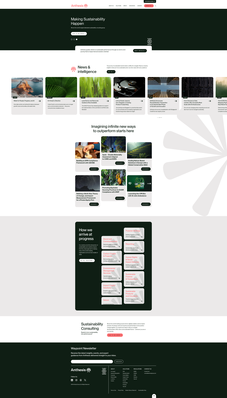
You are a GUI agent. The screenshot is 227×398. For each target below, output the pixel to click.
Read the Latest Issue (79, 33)
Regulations (138, 369)
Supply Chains (126, 377)
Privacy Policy (121, 390)
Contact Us (148, 5)
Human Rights (126, 375)
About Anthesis (139, 50)
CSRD (135, 375)
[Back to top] (154, 396)
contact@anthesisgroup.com (150, 373)
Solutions (118, 5)
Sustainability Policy (142, 390)
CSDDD (135, 373)
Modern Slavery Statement (130, 390)
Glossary (135, 377)
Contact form (147, 371)
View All (124, 386)
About (113, 369)
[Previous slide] (161, 117)
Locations (113, 379)
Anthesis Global (149, 1)
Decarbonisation (126, 373)
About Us (111, 5)
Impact (125, 5)
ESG (124, 371)
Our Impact (113, 371)
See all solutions (86, 260)
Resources (132, 5)
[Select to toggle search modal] (155, 6)
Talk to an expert (114, 335)
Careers (139, 5)
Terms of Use (113, 390)
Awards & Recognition (115, 373)
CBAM (135, 371)
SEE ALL (110, 71)
